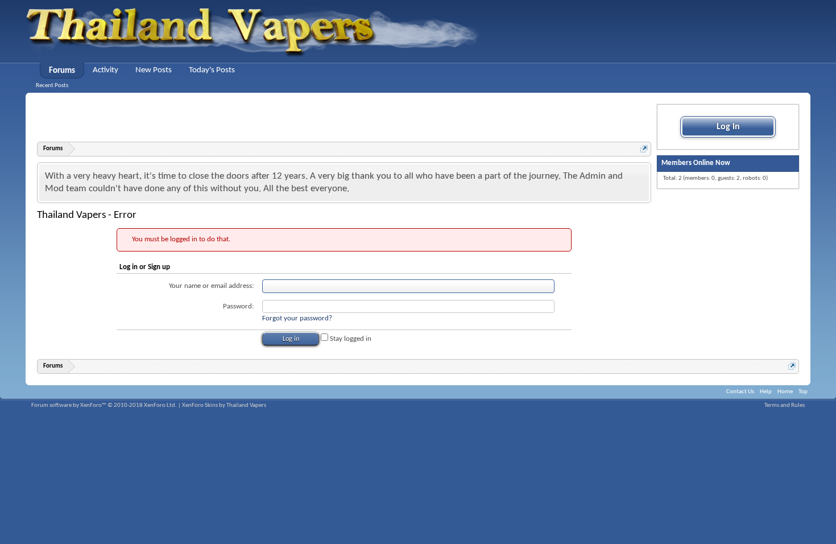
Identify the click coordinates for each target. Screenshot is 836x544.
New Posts (153, 70)
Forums (62, 71)
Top (803, 392)
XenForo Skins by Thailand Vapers (224, 405)
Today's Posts (212, 70)
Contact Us (740, 392)
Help (766, 392)
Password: (238, 306)
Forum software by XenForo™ (104, 405)
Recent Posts (52, 86)
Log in (728, 126)
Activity (105, 70)
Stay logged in (349, 339)
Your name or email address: (211, 286)
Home (785, 392)
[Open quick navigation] (644, 149)
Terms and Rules (784, 405)
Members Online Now (695, 163)
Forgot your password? (297, 318)
